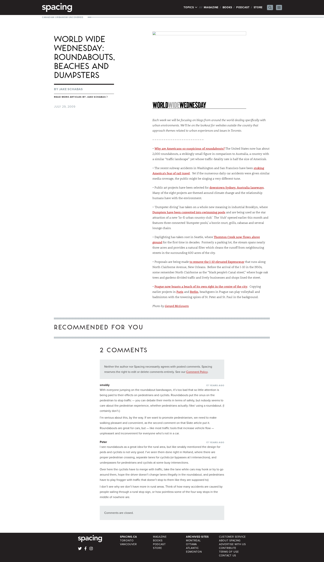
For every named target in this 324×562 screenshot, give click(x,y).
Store (258, 7)
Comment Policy (197, 372)
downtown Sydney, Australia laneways (236, 187)
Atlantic (192, 548)
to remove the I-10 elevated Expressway (217, 262)
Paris (179, 292)
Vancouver (128, 544)
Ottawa (191, 544)
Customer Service (232, 537)
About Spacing (230, 541)
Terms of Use (229, 552)
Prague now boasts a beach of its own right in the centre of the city (200, 286)
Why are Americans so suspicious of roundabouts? (189, 148)
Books (227, 7)
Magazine (211, 7)
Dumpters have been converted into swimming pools (188, 212)
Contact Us (227, 556)
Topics (189, 7)
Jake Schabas (71, 89)
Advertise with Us (232, 544)
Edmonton (194, 552)
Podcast (243, 7)
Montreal (193, 541)
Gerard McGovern (177, 306)
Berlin (194, 292)
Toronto (127, 541)
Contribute (227, 548)
